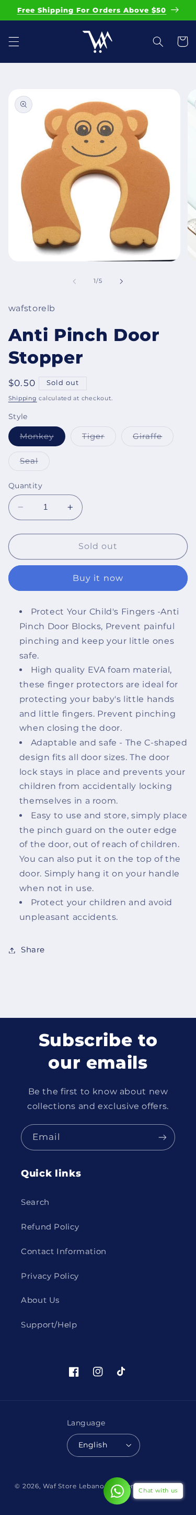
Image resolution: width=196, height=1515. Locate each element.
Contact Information (64, 1251)
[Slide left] (74, 281)
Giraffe (153, 438)
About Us (40, 1300)
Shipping (22, 398)
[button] (14, 41)
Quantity (25, 485)
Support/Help (49, 1325)
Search (35, 1202)
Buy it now (98, 578)
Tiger (99, 438)
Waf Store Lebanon (76, 1486)
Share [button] (33, 949)
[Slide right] (121, 281)
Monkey (42, 438)
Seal (35, 463)
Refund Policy (50, 1227)
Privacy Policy (50, 1276)
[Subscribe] (163, 1137)
